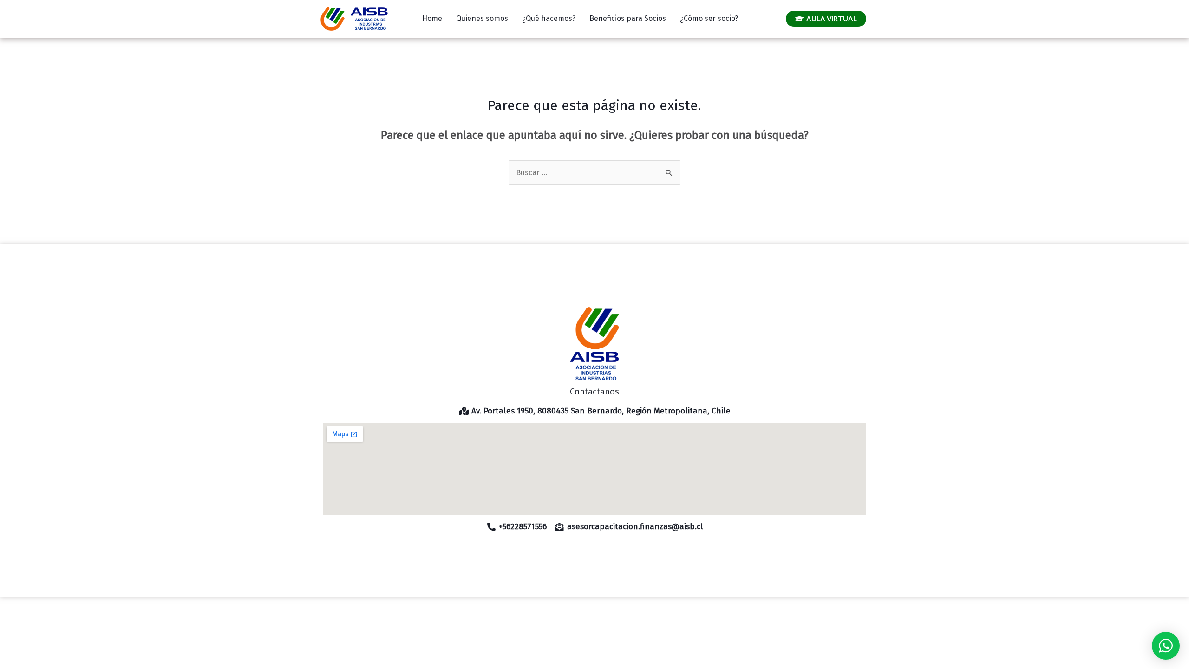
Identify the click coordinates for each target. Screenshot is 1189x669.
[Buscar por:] (594, 172)
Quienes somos (482, 18)
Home (432, 18)
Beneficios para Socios (627, 18)
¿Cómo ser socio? (709, 18)
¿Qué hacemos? (548, 18)
